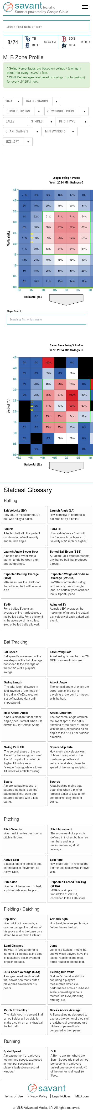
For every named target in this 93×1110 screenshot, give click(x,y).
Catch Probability (15, 1010)
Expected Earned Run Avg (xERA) (68, 884)
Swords (55, 782)
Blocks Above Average (65, 1010)
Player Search (14, 311)
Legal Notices (62, 1096)
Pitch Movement (61, 829)
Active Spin (11, 860)
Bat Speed (10, 652)
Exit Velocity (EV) (15, 510)
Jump (53, 946)
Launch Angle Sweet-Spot (21, 552)
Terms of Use (14, 1096)
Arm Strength (59, 919)
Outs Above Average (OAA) (22, 972)
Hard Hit (56, 529)
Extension (10, 882)
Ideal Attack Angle (16, 713)
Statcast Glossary (28, 489)
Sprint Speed (12, 1051)
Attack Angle (58, 682)
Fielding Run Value (62, 972)
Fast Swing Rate (61, 652)
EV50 (7, 604)
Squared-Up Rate (61, 747)
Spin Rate (56, 860)
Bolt (53, 1051)
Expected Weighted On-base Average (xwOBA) (70, 576)
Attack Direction (61, 713)
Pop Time (10, 919)
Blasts (8, 782)
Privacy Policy (37, 1096)
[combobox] (46, 26)
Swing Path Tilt (14, 747)
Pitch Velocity (13, 829)
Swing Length (13, 682)
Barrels (9, 529)
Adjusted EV (58, 604)
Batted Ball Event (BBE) (65, 552)
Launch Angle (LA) (62, 510)
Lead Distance (13, 946)
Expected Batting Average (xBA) (21, 576)
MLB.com (82, 1096)
